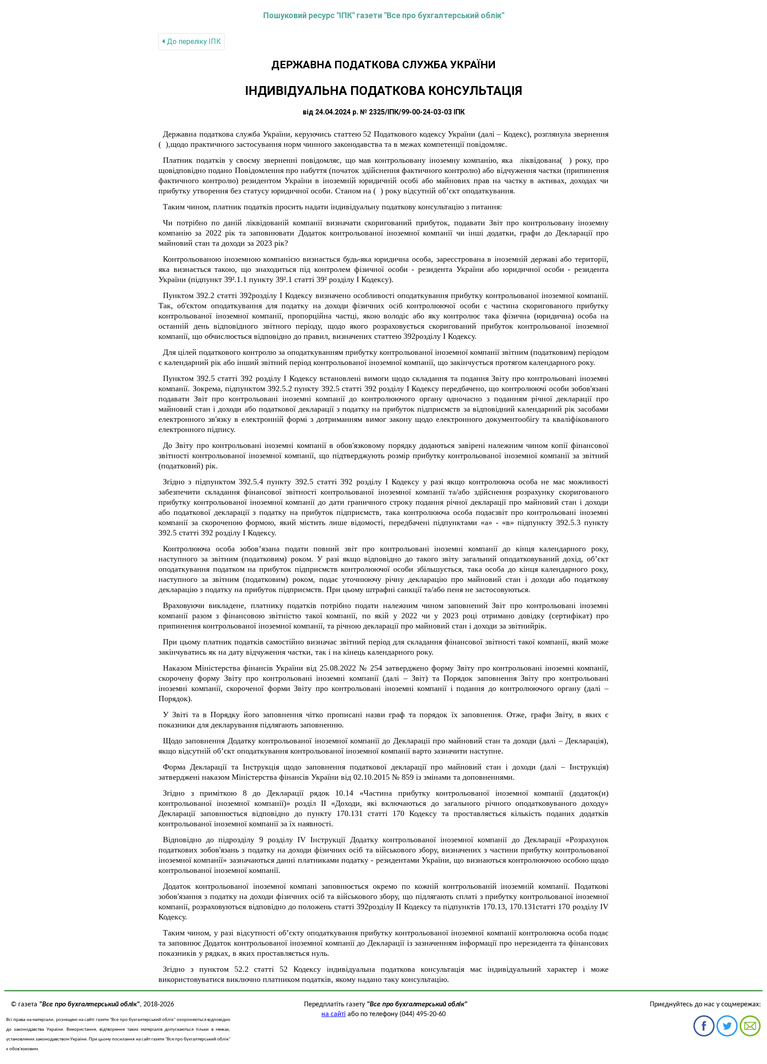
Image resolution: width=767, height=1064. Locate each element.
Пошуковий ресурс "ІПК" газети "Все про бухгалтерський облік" (383, 15)
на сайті (333, 1014)
